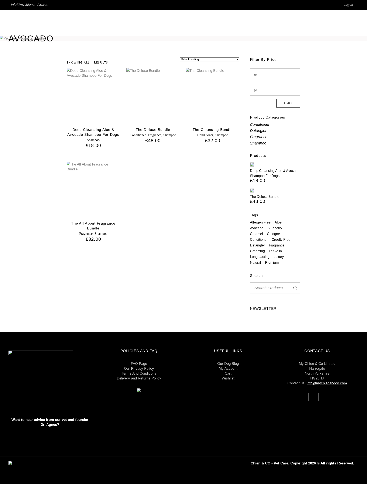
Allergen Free (260, 222)
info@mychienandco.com (30, 4)
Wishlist (228, 378)
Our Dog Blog (228, 364)
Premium (272, 262)
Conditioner (138, 135)
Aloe (278, 222)
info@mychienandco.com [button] (327, 383)
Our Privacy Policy (139, 369)
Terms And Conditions (139, 373)
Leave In (275, 251)
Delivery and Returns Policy (139, 378)
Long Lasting (260, 257)
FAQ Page (139, 364)
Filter (288, 103)
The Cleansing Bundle (213, 130)
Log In (348, 5)
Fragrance (154, 135)
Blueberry (274, 228)
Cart (228, 373)
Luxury (279, 257)
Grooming (257, 251)
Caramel (256, 234)
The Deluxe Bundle (153, 130)
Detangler (258, 131)
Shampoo (93, 140)
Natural (255, 262)
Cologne (273, 234)
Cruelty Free (281, 239)
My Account (228, 369)
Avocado (256, 228)
